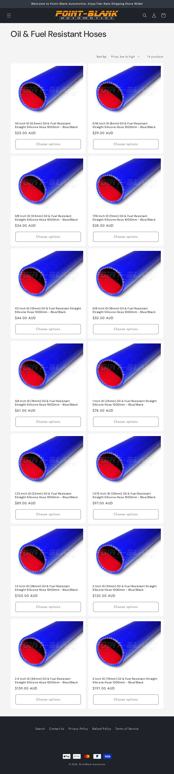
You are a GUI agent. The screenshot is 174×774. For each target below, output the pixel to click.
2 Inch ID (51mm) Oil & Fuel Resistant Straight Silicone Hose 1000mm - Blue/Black (125, 588)
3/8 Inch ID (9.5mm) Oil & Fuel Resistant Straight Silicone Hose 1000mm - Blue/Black (46, 217)
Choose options (48, 144)
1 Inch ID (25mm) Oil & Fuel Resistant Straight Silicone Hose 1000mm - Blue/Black (125, 402)
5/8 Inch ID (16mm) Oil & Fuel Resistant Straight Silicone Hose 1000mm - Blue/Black (124, 310)
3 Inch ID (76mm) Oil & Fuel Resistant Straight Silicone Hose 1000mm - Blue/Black (125, 680)
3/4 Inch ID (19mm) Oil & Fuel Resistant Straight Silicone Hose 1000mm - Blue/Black (46, 402)
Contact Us (56, 729)
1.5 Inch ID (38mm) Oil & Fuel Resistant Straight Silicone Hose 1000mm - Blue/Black (46, 588)
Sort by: (102, 56)
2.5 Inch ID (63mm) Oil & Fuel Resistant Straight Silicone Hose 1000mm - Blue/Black (46, 680)
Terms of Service (127, 729)
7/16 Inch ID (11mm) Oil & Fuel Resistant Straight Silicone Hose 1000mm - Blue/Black (124, 217)
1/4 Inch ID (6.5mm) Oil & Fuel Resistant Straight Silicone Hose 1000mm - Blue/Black (46, 125)
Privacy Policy (78, 729)
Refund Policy (101, 729)
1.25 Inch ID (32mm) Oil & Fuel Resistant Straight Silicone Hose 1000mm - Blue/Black (46, 495)
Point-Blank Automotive (92, 764)
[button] (9, 15)
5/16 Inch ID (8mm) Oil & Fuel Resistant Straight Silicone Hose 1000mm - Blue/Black (124, 125)
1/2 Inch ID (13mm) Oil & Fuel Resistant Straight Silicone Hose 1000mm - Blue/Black (48, 310)
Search (40, 729)
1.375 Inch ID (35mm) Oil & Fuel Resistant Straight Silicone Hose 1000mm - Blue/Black (124, 495)
